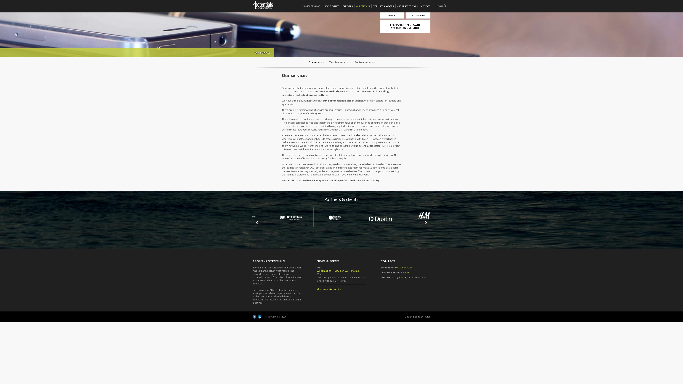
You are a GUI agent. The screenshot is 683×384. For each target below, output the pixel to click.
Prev (257, 223)
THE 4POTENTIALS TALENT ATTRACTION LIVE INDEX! (405, 26)
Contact (425, 6)
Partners (348, 6)
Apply (391, 15)
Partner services (365, 62)
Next (426, 223)
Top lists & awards (383, 6)
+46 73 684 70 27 (403, 267)
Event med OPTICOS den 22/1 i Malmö (338, 270)
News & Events (331, 6)
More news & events (329, 289)
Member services (339, 62)
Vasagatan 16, (399, 277)
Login (439, 6)
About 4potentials (407, 6)
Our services (363, 6)
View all (405, 272)
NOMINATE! (418, 15)
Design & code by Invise (417, 316)
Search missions (311, 6)
